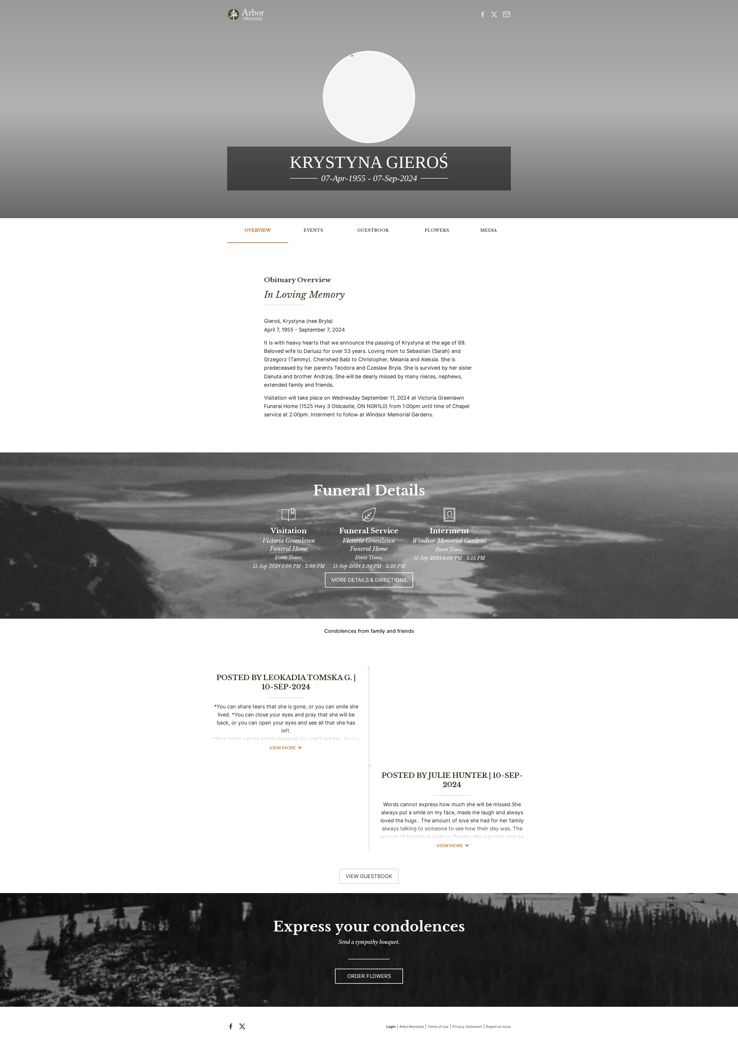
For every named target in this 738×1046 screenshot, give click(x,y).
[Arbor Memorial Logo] (245, 14)
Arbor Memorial (411, 1026)
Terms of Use (438, 1026)
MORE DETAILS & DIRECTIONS (369, 580)
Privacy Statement (467, 1026)
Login (391, 1026)
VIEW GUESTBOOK (369, 876)
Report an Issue (498, 1026)
